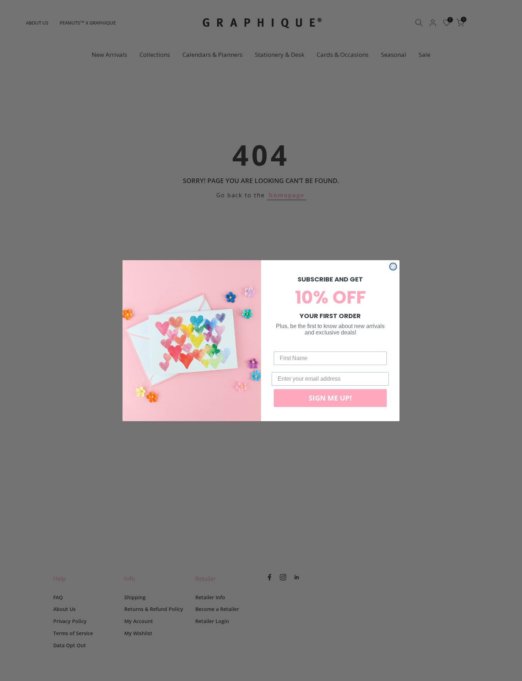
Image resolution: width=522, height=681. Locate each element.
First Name (288, 346)
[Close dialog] (393, 266)
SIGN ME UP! (330, 398)
